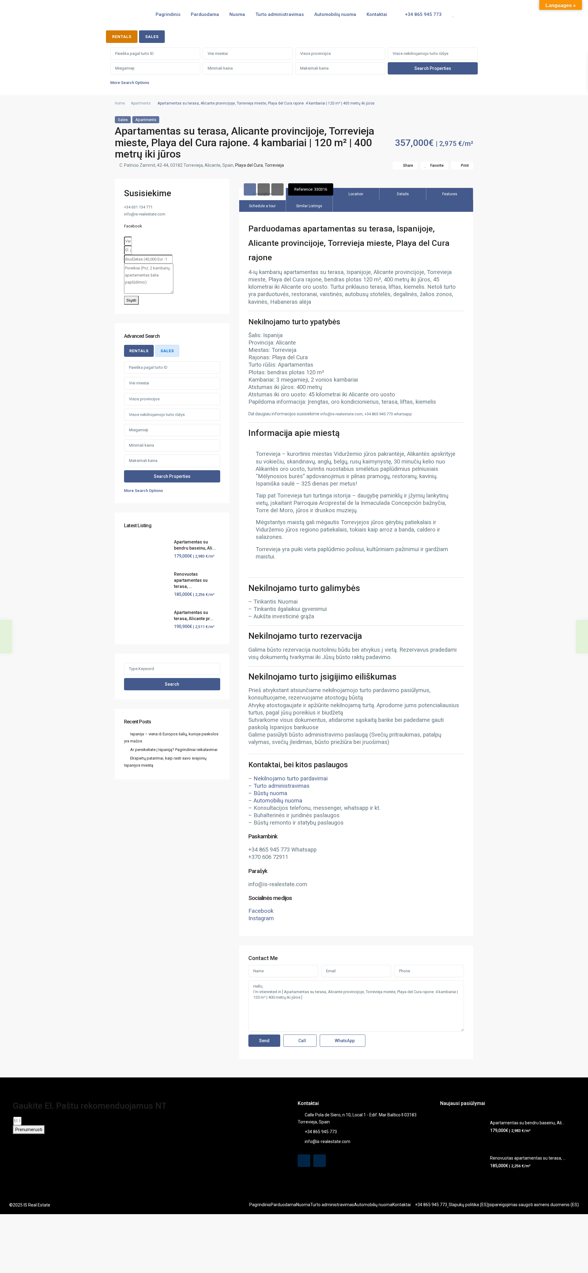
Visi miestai (218, 53)
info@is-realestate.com (327, 1141)
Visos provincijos (315, 53)
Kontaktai (377, 14)
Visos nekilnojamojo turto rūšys (420, 53)
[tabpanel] (294, 68)
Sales (123, 119)
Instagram (261, 918)
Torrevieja (274, 165)
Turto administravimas (279, 14)
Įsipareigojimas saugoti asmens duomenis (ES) (533, 1204)
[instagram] (319, 1160)
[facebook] (304, 1160)
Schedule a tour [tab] (262, 206)
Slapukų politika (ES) (468, 1204)
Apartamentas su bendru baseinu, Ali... (527, 1122)
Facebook (260, 911)
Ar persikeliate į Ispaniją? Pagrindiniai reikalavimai (173, 749)
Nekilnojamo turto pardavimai (291, 778)
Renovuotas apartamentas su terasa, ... (191, 580)
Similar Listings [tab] (309, 206)
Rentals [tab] (121, 36)
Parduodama (205, 14)
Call (301, 1040)
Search (172, 684)
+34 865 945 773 (423, 14)
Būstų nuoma (270, 793)
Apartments (141, 103)
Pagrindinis (168, 14)
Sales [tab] (152, 36)
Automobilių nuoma (335, 14)
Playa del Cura (249, 165)
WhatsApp (344, 1040)
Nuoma (237, 14)
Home (120, 103)
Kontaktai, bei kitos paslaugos (298, 764)
